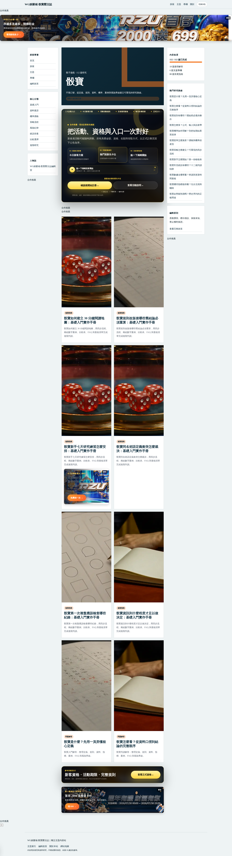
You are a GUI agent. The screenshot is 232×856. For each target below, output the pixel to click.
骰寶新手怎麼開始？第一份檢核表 (186, 159)
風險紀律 (34, 128)
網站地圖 (64, 846)
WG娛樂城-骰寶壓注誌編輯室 (43, 168)
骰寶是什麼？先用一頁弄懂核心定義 (186, 98)
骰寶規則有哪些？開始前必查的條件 (186, 117)
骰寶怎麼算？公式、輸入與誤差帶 (186, 125)
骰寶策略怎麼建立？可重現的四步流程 (186, 152)
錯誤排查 (34, 133)
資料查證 (34, 110)
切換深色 (202, 4)
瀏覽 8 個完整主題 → (75, 99)
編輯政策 (34, 84)
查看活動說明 (136, 185)
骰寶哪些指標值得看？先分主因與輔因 (186, 186)
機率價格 (34, 116)
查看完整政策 (176, 229)
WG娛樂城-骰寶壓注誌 (38, 4)
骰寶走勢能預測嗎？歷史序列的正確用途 (186, 196)
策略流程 (34, 122)
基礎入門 (34, 105)
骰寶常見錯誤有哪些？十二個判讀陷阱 (186, 167)
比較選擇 (34, 139)
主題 (179, 4)
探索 (172, 4)
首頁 (32, 60)
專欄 (185, 4)
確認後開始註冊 (90, 185)
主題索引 (31, 846)
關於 (192, 4)
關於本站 (53, 846)
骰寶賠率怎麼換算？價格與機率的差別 (186, 142)
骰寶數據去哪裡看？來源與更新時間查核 (186, 176)
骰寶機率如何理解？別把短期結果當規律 (186, 133)
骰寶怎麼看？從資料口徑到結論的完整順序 (186, 108)
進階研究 (34, 145)
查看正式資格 (146, 774)
